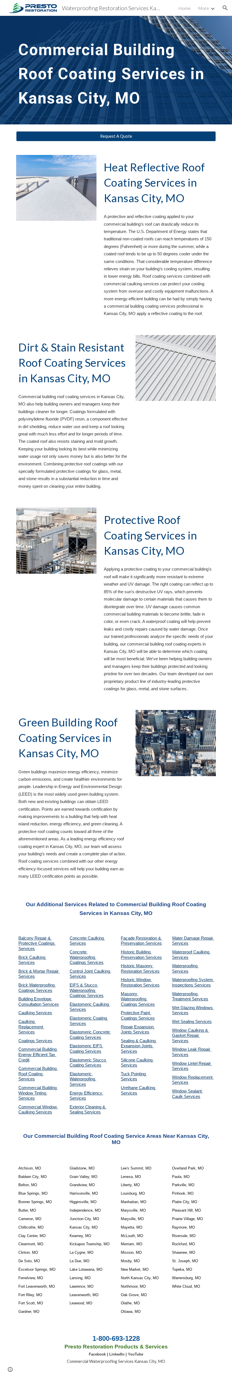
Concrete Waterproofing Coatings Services (87, 957)
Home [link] (184, 8)
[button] (225, 8)
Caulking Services (35, 1013)
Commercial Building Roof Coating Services (38, 1073)
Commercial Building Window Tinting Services (38, 1092)
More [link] (203, 8)
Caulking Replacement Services (31, 1026)
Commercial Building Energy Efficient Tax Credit (38, 1054)
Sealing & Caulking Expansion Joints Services (139, 1046)
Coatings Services (35, 1041)
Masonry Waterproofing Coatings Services (138, 999)
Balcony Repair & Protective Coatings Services (37, 943)
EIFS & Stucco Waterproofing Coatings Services (87, 990)
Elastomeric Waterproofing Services (83, 1079)
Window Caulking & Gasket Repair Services (190, 1035)
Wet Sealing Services (192, 1021)
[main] (116, 70)
